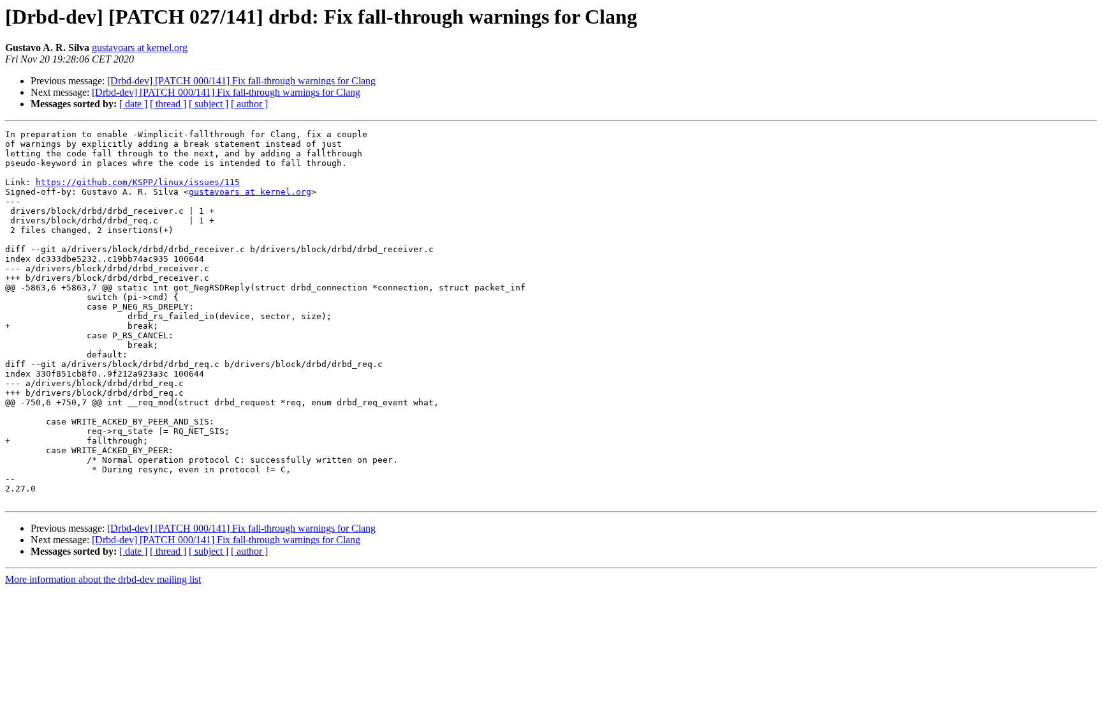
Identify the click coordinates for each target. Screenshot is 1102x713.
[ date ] (133, 103)
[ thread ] (168, 103)
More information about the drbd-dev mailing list (103, 579)
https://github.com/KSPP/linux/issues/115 (138, 182)
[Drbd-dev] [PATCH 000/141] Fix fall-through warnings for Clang (241, 80)
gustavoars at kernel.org (139, 47)
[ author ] (249, 103)
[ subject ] (208, 103)
